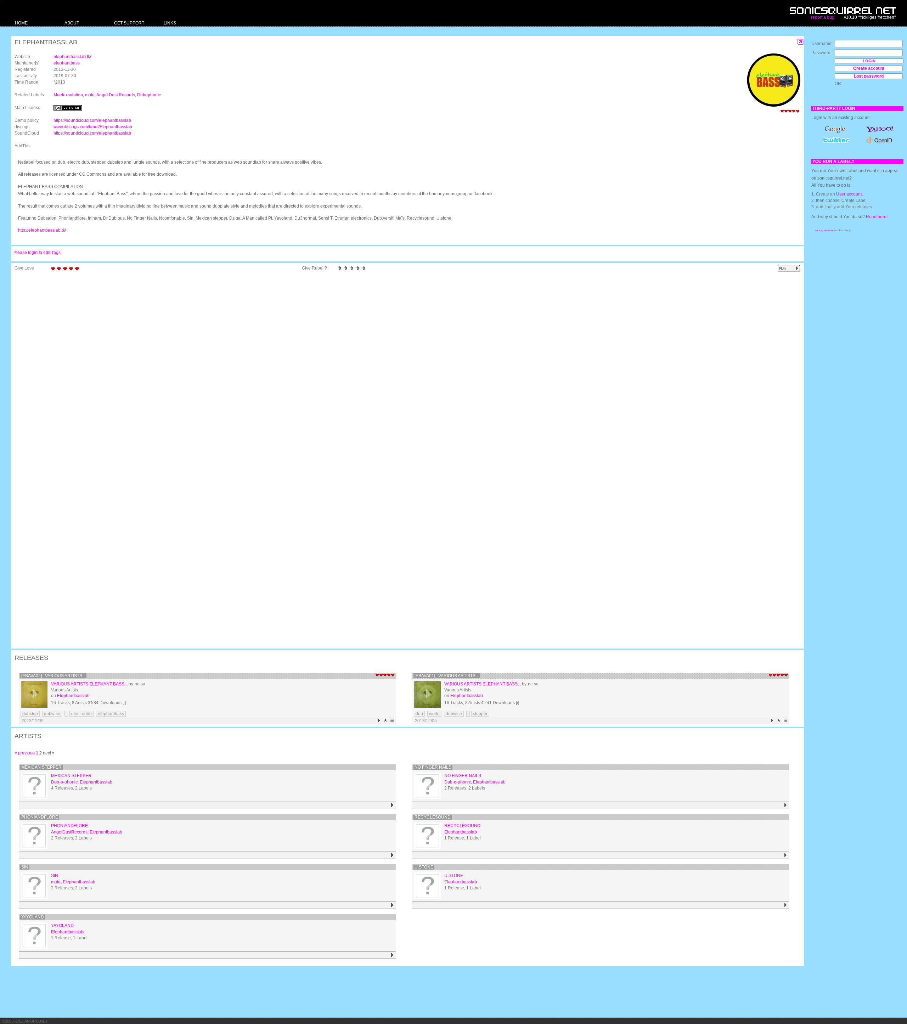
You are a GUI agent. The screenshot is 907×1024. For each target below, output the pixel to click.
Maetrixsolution (68, 94)
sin (24, 867)
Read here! (877, 216)
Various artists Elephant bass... (89, 683)
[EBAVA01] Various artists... (447, 675)
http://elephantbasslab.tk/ (42, 230)
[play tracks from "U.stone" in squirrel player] (785, 905)
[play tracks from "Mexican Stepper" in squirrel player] (392, 805)
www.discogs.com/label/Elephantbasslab (92, 126)
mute (90, 94)
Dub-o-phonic (64, 782)
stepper (480, 713)
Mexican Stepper (41, 767)
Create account (868, 68)
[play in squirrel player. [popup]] (789, 268)
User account (849, 194)
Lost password (869, 76)
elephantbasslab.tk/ (72, 56)
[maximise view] (800, 42)
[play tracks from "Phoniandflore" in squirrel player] (392, 855)
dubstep (30, 713)
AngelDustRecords (69, 832)
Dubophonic (149, 94)
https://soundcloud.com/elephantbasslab (92, 120)
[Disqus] (404, 366)
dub (419, 713)
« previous (25, 753)
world (434, 713)
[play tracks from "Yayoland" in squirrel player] (392, 955)
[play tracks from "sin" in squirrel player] (392, 905)
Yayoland (32, 917)
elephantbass (66, 63)
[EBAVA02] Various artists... (53, 675)
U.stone (424, 867)
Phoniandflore (39, 817)
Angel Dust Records (115, 94)
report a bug (822, 17)
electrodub (81, 713)
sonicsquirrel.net (825, 230)
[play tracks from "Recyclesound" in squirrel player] (785, 855)
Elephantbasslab (73, 695)
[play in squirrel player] (34, 694)
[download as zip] (385, 720)
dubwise (52, 713)
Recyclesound (433, 817)
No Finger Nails (433, 767)
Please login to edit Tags (37, 252)
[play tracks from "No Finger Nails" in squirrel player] (785, 805)
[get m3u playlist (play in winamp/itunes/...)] (392, 720)
